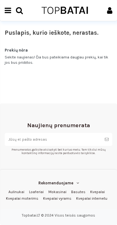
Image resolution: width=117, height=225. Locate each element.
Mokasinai (57, 192)
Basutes (78, 192)
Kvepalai (97, 192)
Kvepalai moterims (22, 198)
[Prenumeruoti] (106, 139)
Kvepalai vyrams (57, 198)
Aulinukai (16, 192)
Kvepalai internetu (91, 198)
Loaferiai (36, 192)
